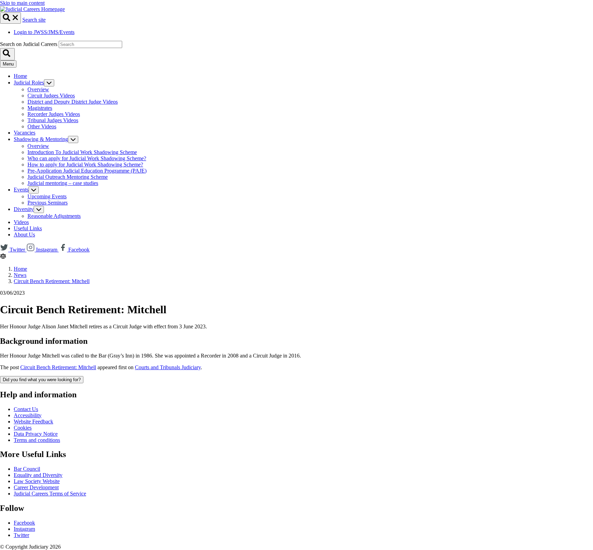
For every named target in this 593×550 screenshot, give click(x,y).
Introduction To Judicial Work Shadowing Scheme (82, 152)
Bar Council (27, 469)
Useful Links (28, 228)
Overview (38, 89)
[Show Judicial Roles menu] (49, 82)
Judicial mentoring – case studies (62, 183)
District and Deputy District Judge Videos (72, 102)
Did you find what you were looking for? (42, 379)
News (20, 275)
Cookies (23, 428)
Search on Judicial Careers (28, 44)
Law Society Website (37, 481)
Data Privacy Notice (36, 434)
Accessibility (28, 415)
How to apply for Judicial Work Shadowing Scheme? (85, 164)
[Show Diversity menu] (39, 209)
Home (20, 76)
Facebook (24, 523)
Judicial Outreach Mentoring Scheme (67, 177)
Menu (8, 64)
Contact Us (26, 409)
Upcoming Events (47, 196)
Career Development (36, 487)
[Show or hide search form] (10, 18)
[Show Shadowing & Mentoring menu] (73, 139)
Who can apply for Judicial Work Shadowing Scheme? (86, 158)
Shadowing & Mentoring (41, 139)
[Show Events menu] (33, 190)
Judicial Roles (29, 82)
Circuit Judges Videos (51, 95)
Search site (34, 20)
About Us (24, 234)
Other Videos (41, 126)
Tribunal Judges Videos (52, 120)
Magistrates (39, 108)
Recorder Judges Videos (53, 114)
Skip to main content (22, 3)
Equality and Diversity (38, 475)
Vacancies (24, 133)
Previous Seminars (47, 203)
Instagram (24, 529)
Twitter (21, 535)
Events (21, 189)
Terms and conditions (37, 440)
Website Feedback (33, 421)
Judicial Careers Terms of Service (50, 493)
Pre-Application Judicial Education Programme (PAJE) (87, 171)
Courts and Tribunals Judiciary (168, 367)
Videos (21, 222)
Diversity (24, 209)
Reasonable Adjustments (54, 216)
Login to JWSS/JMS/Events (44, 32)
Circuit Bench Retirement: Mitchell (52, 281)
